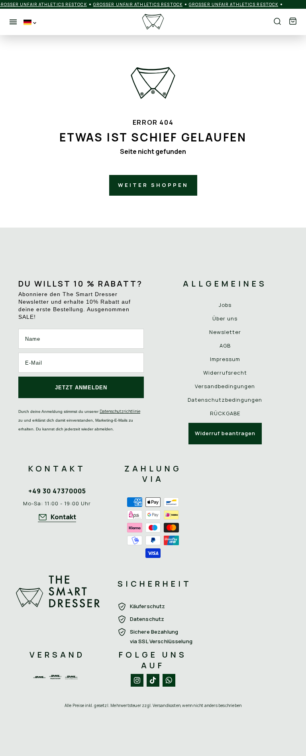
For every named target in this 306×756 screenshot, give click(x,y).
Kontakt (63, 517)
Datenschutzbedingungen (225, 399)
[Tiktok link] (153, 680)
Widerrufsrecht (225, 372)
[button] (292, 22)
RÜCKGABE (225, 413)
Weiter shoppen (153, 185)
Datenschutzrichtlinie (120, 411)
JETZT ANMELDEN (81, 388)
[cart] (292, 22)
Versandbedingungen (225, 386)
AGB (225, 345)
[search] (277, 22)
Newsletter (225, 332)
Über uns (224, 318)
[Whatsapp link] (169, 680)
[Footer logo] (58, 602)
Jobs (225, 304)
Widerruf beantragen (225, 433)
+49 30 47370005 (57, 491)
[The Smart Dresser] (153, 22)
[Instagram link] (137, 680)
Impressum (225, 359)
